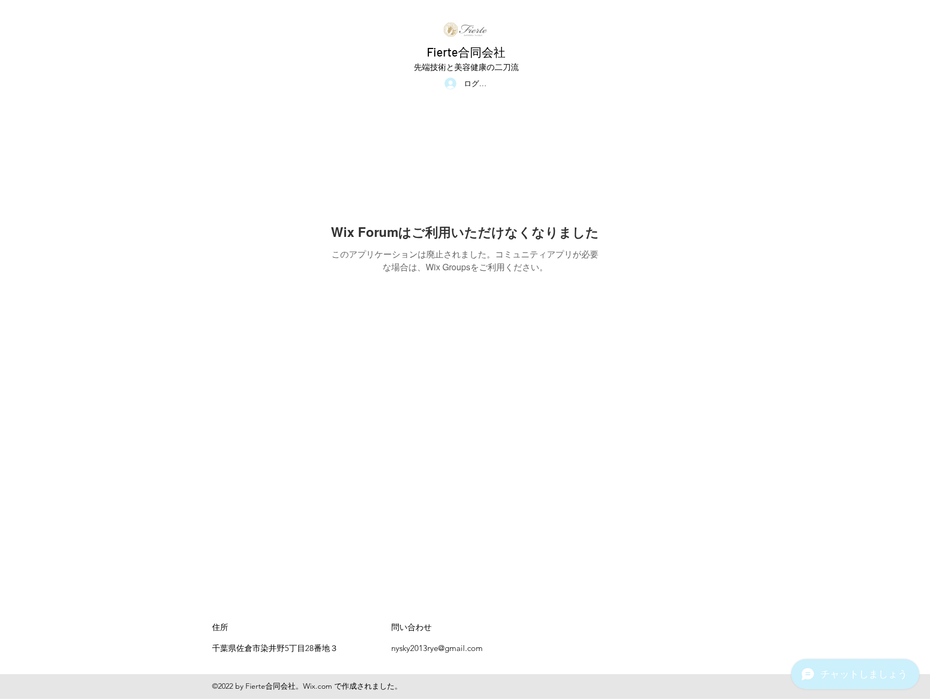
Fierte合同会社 (466, 52)
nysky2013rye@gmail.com (437, 648)
